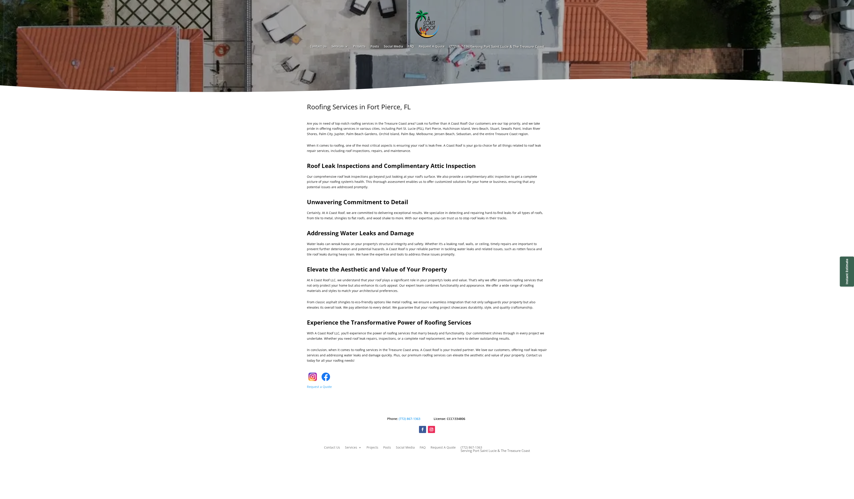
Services (338, 46)
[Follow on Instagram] (431, 429)
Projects (359, 46)
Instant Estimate (847, 271)
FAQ (411, 46)
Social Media (393, 46)
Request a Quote (319, 387)
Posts (375, 46)
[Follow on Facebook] (422, 429)
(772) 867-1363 (496, 46)
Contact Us (318, 46)
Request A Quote (432, 46)
